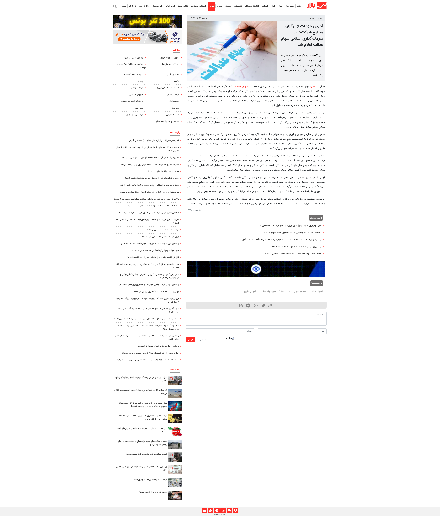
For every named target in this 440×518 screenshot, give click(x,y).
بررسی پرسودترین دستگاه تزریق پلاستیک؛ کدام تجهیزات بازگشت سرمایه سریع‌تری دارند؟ (147, 300)
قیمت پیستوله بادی (134, 115)
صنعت (228, 6)
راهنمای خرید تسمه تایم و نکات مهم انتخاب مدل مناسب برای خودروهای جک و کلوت (147, 337)
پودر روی (139, 108)
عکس (123, 6)
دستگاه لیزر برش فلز (170, 64)
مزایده (176, 81)
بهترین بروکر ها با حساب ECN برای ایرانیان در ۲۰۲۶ (156, 291)
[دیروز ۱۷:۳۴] (175, 469)
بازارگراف (132, 6)
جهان (280, 6)
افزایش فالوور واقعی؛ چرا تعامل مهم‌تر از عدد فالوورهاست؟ (153, 257)
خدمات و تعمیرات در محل (167, 121)
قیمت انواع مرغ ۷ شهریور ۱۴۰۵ (153, 492)
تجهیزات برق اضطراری (169, 57)
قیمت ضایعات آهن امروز (168, 88)
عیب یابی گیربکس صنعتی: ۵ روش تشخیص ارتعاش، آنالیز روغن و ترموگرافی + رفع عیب (149, 276)
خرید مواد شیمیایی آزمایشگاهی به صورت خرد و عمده (155, 250)
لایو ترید (175, 108)
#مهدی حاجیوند (249, 291)
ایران (273, 6)
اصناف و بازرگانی (198, 6)
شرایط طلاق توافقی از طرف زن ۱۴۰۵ (163, 171)
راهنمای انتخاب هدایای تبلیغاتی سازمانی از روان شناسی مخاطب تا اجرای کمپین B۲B (147, 149)
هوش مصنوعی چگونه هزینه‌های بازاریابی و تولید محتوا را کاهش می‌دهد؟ (146, 319)
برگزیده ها (175, 133)
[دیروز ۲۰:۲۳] (175, 457)
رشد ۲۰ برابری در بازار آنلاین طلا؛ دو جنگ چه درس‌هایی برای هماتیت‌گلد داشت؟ (147, 266)
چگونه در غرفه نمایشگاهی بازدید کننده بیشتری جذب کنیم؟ (153, 206)
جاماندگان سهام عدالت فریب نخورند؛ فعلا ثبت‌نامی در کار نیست (290, 254)
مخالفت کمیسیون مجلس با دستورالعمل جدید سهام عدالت (292, 233)
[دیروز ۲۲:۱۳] (175, 393)
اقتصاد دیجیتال (252, 6)
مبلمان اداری (173, 101)
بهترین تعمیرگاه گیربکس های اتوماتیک (131, 66)
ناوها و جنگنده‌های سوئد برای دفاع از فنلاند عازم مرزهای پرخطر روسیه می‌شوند (142, 443)
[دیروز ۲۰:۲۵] (175, 444)
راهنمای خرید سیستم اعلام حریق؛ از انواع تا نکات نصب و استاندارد (149, 243)
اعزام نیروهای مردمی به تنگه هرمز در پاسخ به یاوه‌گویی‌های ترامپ (141, 379)
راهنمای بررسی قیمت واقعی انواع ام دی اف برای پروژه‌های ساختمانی (149, 284)
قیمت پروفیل (173, 94)
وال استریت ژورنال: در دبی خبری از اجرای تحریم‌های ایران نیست (142, 430)
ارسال (190, 339)
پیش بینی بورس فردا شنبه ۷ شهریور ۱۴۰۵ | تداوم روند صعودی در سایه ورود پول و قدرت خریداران (143, 404)
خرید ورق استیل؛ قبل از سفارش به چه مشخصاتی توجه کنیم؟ (152, 178)
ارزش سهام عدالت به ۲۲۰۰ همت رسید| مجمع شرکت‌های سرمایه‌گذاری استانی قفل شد (279, 240)
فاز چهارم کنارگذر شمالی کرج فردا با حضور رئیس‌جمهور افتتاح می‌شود (140, 391)
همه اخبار (289, 6)
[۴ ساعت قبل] (175, 482)
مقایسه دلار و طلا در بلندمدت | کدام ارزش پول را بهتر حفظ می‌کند (150, 164)
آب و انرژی (170, 6)
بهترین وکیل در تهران (133, 57)
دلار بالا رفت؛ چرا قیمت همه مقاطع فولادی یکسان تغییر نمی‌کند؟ (150, 157)
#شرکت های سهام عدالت (272, 291)
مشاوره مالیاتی (172, 115)
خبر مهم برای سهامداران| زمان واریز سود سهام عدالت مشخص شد (289, 226)
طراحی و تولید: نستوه (220, 514)
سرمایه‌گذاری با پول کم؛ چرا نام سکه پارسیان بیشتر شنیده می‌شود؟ (149, 192)
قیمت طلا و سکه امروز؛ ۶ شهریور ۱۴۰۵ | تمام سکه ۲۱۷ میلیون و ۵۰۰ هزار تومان (143, 417)
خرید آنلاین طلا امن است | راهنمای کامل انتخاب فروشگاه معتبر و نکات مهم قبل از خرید (148, 310)
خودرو (219, 6)
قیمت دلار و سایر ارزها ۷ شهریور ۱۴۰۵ (150, 479)
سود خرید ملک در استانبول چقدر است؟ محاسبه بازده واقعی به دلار (149, 185)
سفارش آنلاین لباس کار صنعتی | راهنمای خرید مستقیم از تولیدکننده (149, 212)
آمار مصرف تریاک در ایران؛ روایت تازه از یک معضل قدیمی (154, 140)
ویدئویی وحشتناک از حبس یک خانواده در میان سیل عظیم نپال (141, 468)
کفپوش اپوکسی (136, 94)
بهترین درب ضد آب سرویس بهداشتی (162, 230)
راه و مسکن (157, 6)
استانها (265, 6)
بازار (313, 87)
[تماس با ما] (229, 510)
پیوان (140, 81)
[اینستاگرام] (223, 510)
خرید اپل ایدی (173, 74)
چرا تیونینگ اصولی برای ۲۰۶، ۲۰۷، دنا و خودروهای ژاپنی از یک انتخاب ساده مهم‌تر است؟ (148, 327)
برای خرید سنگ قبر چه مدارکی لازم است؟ (160, 236)
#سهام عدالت (317, 291)
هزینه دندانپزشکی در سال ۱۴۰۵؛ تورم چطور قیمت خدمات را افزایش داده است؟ (147, 221)
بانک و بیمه (183, 6)
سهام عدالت (241, 87)
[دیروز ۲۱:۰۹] (175, 418)
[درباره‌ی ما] (235, 510)
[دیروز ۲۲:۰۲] (175, 431)
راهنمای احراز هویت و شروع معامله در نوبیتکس (158, 346)
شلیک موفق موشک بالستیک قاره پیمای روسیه (146, 454)
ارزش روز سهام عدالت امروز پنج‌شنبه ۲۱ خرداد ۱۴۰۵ (296, 247)
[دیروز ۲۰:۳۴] (175, 380)
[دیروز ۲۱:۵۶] (175, 406)
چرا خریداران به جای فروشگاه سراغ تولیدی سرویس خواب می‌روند (150, 353)
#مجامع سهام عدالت (297, 291)
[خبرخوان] (210, 510)
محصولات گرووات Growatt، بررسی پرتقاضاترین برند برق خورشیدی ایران (147, 360)
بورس (211, 6)
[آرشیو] (204, 510)
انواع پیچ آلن (137, 88)
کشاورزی (238, 6)
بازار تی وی (144, 6)
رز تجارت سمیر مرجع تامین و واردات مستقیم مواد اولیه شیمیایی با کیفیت (146, 199)
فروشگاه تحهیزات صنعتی (132, 101)
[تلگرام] (217, 510)
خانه (299, 6)
